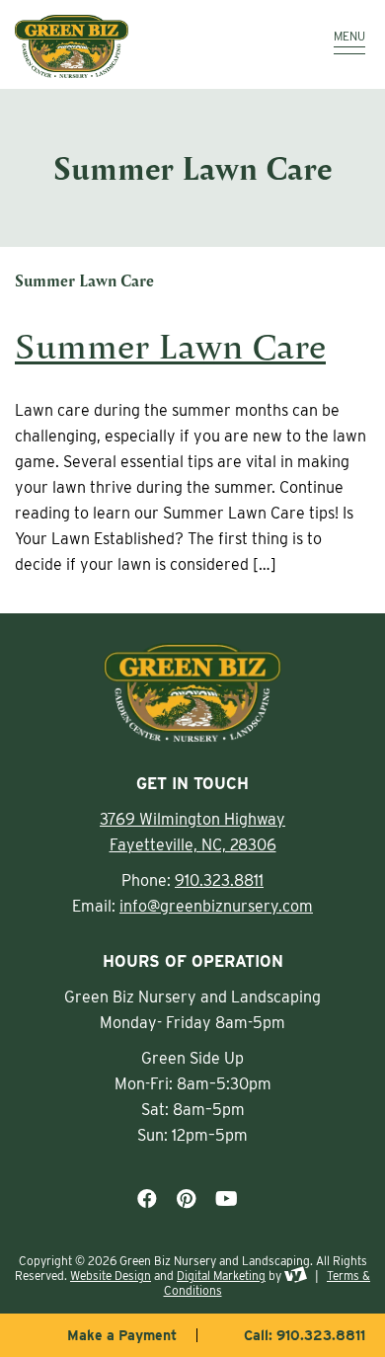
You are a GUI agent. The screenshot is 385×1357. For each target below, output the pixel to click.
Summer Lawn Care (170, 345)
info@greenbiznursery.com (216, 906)
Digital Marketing (221, 1275)
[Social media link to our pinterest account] (186, 1199)
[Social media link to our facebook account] (147, 1199)
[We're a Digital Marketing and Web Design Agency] (295, 1275)
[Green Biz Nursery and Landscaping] (138, 46)
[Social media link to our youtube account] (226, 1199)
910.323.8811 (219, 880)
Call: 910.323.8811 (304, 1335)
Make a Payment (122, 1335)
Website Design (110, 1275)
